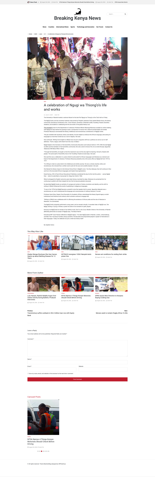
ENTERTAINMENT (30, 293)
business (97, 293)
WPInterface (62, 464)
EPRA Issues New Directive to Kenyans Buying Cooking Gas (113, 2)
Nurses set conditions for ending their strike (111, 254)
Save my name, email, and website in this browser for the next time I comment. (51, 373)
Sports (73, 27)
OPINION (63, 293)
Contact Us (108, 27)
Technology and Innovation (85, 27)
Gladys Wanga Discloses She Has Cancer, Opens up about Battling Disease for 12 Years (42, 256)
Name (29, 359)
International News (62, 27)
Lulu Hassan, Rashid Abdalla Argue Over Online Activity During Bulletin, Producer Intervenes (41, 298)
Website (81, 366)
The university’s (48, 127)
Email (29, 366)
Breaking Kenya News (77, 18)
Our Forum (99, 27)
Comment (30, 339)
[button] (38, 451)
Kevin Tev (39, 2)
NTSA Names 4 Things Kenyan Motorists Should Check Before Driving (60, 2)
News (44, 27)
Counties (51, 27)
